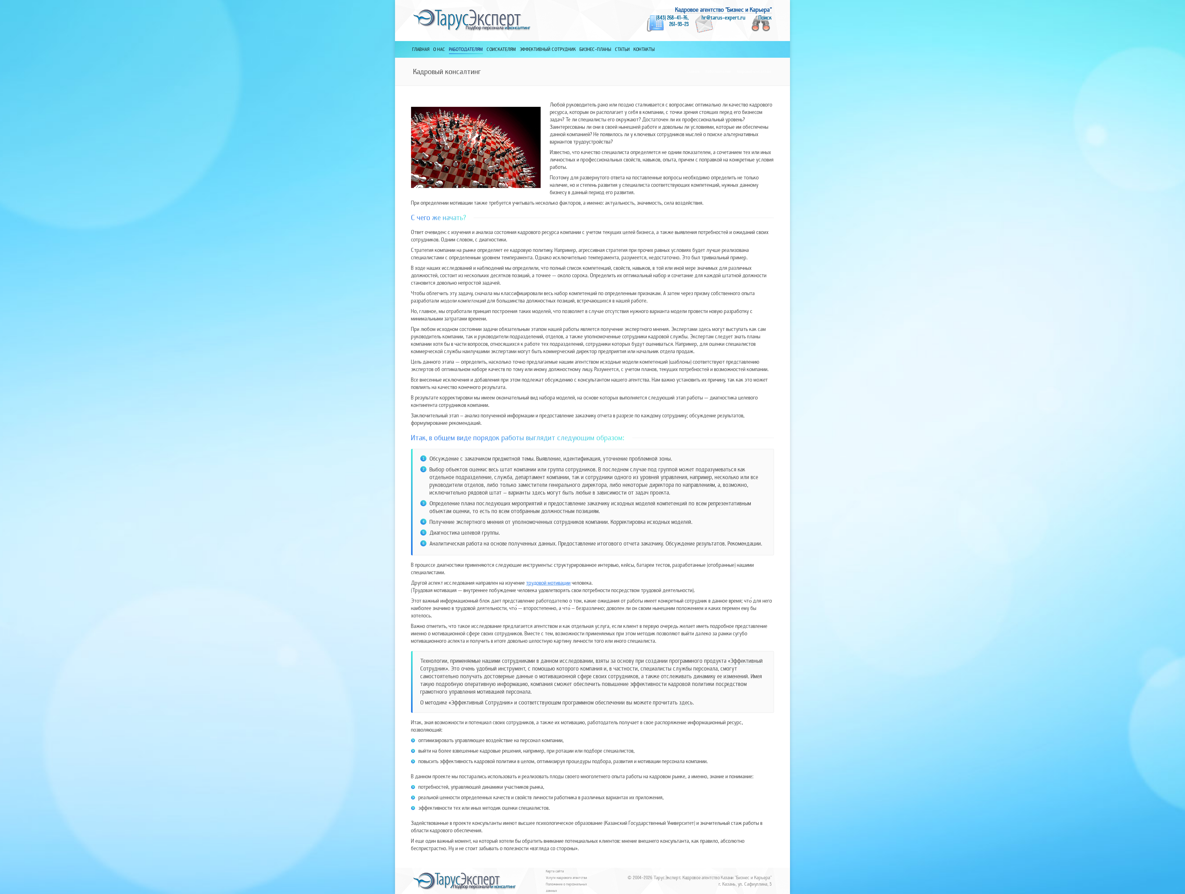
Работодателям (718, 71)
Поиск (765, 18)
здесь (686, 703)
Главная (693, 71)
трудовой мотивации (548, 583)
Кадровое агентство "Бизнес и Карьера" (723, 9)
